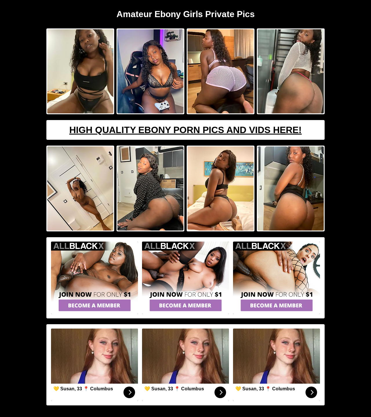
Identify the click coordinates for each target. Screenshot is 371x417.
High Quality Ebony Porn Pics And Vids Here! (185, 130)
